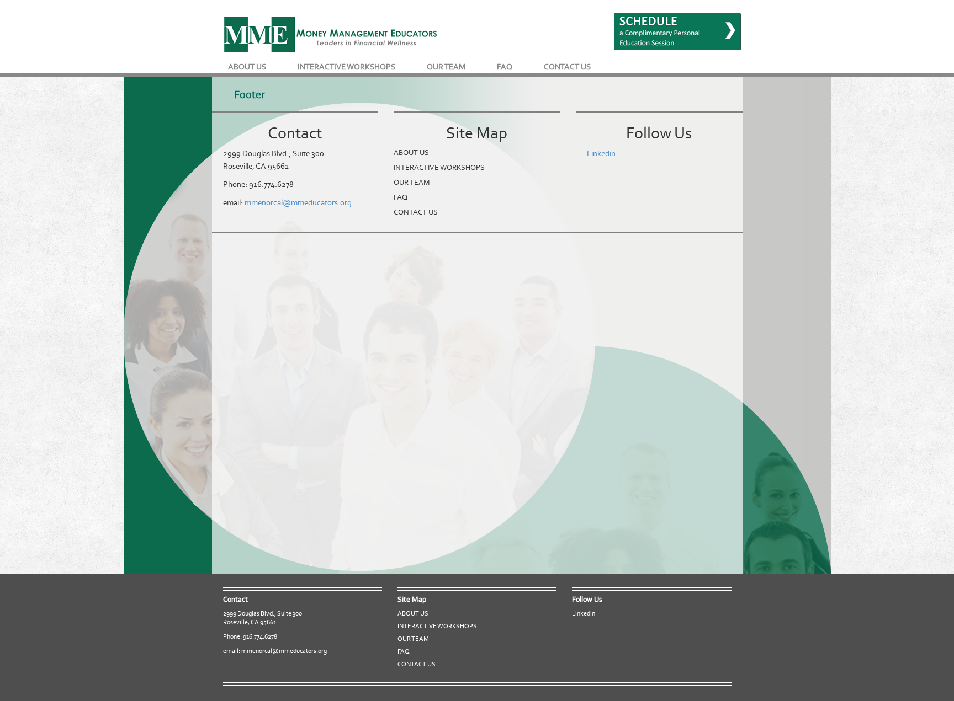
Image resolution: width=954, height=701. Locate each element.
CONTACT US (567, 67)
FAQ (504, 67)
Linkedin (601, 153)
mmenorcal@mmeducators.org (298, 202)
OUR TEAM (446, 67)
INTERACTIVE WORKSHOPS (346, 67)
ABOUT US (247, 67)
